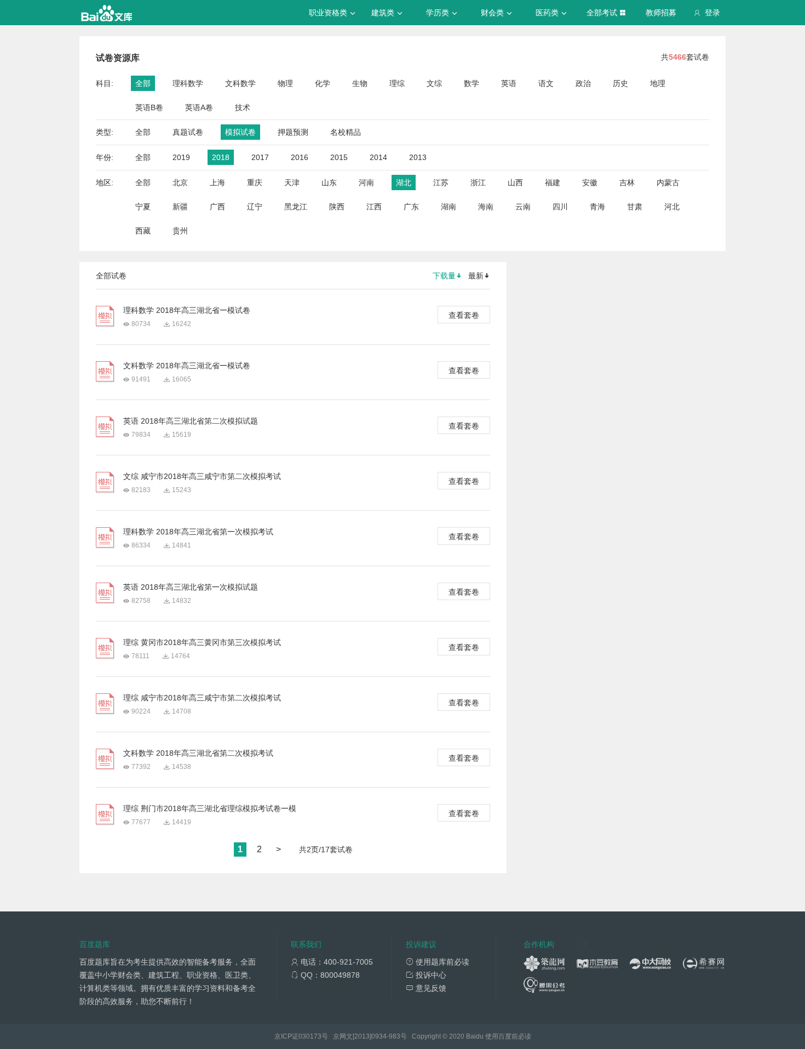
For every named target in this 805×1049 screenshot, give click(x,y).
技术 (242, 107)
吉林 (627, 182)
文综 (434, 83)
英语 (508, 83)
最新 (476, 275)
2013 (418, 157)
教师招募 (661, 12)
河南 (366, 182)
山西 (515, 182)
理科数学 (188, 83)
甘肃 (634, 206)
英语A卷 (199, 107)
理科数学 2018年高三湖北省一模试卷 (186, 310)
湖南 (448, 206)
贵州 (180, 230)
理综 (397, 83)
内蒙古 (668, 182)
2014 (378, 157)
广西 (217, 206)
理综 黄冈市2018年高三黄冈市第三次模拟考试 (202, 642)
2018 (220, 157)
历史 (620, 83)
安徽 (589, 182)
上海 (217, 182)
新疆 (180, 206)
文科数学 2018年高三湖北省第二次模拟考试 (198, 753)
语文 (546, 83)
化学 (322, 83)
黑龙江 (295, 206)
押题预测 (293, 132)
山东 (329, 182)
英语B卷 (149, 107)
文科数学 (240, 83)
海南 (485, 206)
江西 (374, 206)
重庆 (254, 182)
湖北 (403, 182)
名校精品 (345, 132)
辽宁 (254, 206)
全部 (143, 83)
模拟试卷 (240, 132)
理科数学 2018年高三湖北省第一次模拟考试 (198, 531)
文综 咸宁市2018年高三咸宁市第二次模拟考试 (202, 476)
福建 (552, 182)
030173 (309, 1036)
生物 (359, 83)
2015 (339, 157)
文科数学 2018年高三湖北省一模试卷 (186, 365)
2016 (299, 157)
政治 (583, 83)
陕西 (336, 206)
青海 (597, 206)
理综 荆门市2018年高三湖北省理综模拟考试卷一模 (209, 808)
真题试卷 (188, 132)
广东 (411, 206)
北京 (180, 182)
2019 (181, 157)
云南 (523, 206)
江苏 (441, 182)
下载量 (444, 275)
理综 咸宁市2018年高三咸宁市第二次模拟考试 (202, 697)
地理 (657, 83)
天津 (292, 182)
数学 (471, 83)
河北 (672, 206)
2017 (260, 157)
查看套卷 (464, 315)
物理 (285, 83)
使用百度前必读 (508, 1036)
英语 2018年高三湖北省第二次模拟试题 (190, 421)
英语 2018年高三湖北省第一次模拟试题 (190, 587)
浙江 (478, 182)
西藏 (143, 230)
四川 (560, 206)
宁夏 (143, 206)
